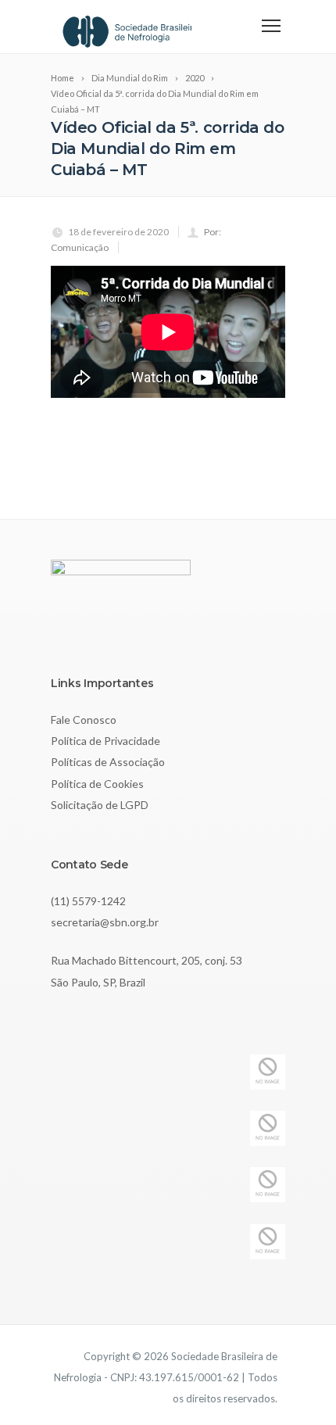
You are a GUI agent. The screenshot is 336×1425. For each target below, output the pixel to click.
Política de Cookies (97, 783)
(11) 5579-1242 (88, 901)
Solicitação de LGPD (99, 804)
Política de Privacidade (105, 740)
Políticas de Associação (108, 761)
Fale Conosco (83, 719)
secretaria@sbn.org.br (105, 922)
